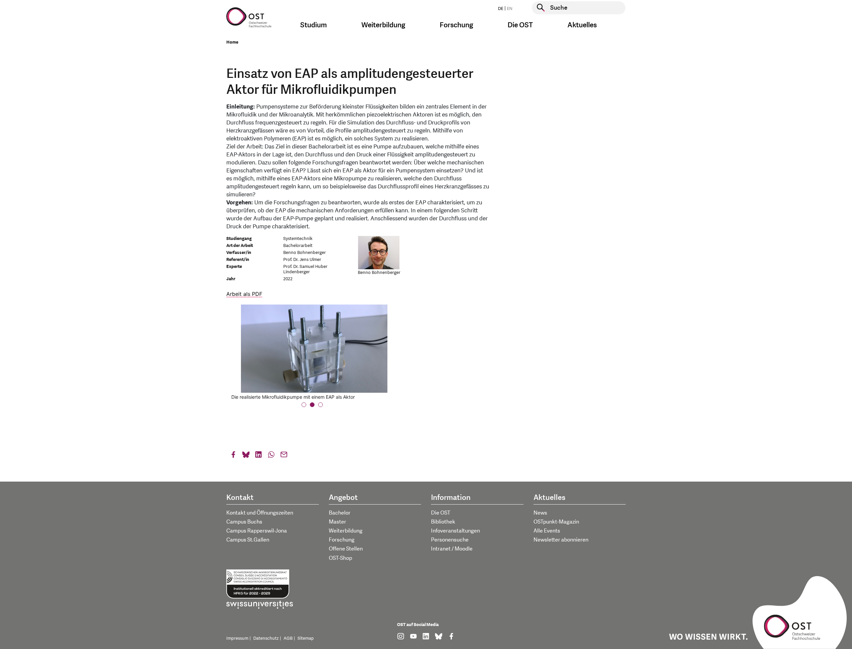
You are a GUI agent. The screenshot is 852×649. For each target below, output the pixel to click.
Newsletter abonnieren (560, 539)
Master (337, 522)
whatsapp (271, 456)
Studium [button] (313, 25)
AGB (288, 638)
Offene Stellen (346, 548)
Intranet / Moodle (452, 548)
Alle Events (546, 531)
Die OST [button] (520, 25)
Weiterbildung (345, 531)
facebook (233, 456)
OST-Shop (340, 558)
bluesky (246, 456)
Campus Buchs (244, 522)
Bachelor (339, 513)
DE (500, 9)
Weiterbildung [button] (383, 25)
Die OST (440, 513)
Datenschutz (266, 638)
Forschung (341, 539)
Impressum (237, 638)
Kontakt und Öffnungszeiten (259, 513)
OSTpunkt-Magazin (556, 522)
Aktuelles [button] (582, 25)
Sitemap (306, 638)
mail (284, 456)
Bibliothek (443, 522)
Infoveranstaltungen (455, 531)
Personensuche (450, 539)
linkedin (258, 456)
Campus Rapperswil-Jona (256, 531)
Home (232, 42)
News (540, 513)
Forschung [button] (456, 25)
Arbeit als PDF (244, 294)
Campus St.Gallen (247, 539)
